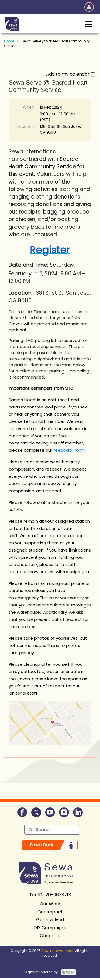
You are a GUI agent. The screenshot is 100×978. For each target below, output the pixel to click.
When (28, 107)
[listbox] (71, 74)
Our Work (50, 904)
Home (9, 41)
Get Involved (50, 919)
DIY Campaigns (50, 927)
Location (26, 126)
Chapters (50, 936)
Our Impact (50, 912)
